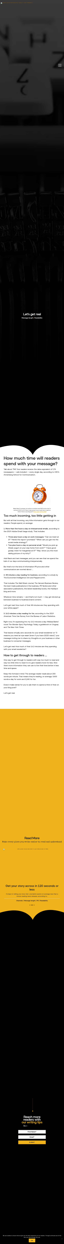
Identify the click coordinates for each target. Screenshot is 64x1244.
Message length (27, 318)
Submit (32, 1142)
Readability (38, 318)
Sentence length (36, 897)
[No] (62, 1239)
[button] (59, 65)
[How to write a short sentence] (32, 874)
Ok (32, 1240)
